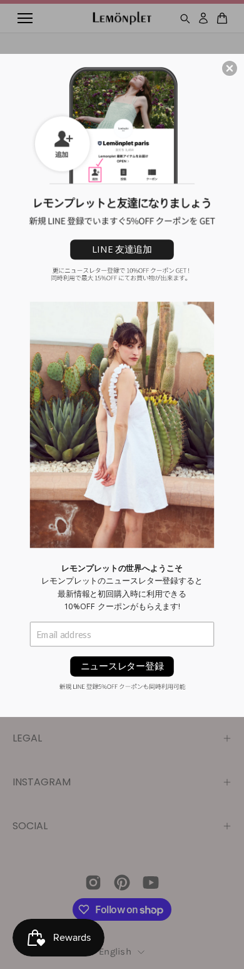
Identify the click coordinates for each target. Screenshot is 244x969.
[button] (229, 68)
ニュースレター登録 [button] (122, 665)
